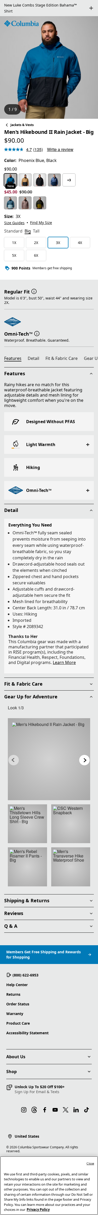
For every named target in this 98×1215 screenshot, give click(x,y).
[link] (49, 759)
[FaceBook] (44, 1110)
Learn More (64, 662)
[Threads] (34, 1110)
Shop (11, 1071)
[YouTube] (55, 1110)
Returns (13, 994)
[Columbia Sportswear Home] (21, 23)
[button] (34, 291)
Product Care (18, 1023)
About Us (15, 1057)
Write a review (60, 149)
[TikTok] (86, 1110)
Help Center (17, 984)
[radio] (10, 180)
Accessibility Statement (27, 1032)
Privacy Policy (38, 1209)
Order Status (17, 1003)
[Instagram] (24, 1110)
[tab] (13, 231)
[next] (84, 760)
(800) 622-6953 (25, 975)
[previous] (13, 760)
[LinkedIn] (76, 1110)
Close (90, 1163)
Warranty (14, 1013)
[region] (49, 67)
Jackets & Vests (22, 125)
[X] (65, 1110)
